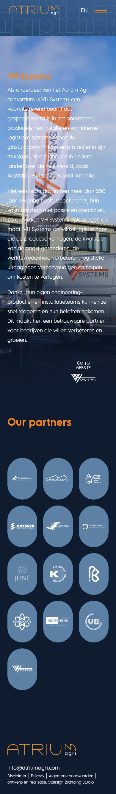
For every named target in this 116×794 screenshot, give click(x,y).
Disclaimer (16, 775)
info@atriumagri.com (33, 768)
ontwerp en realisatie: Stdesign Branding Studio (50, 782)
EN (84, 10)
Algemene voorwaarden (71, 775)
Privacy (37, 775)
